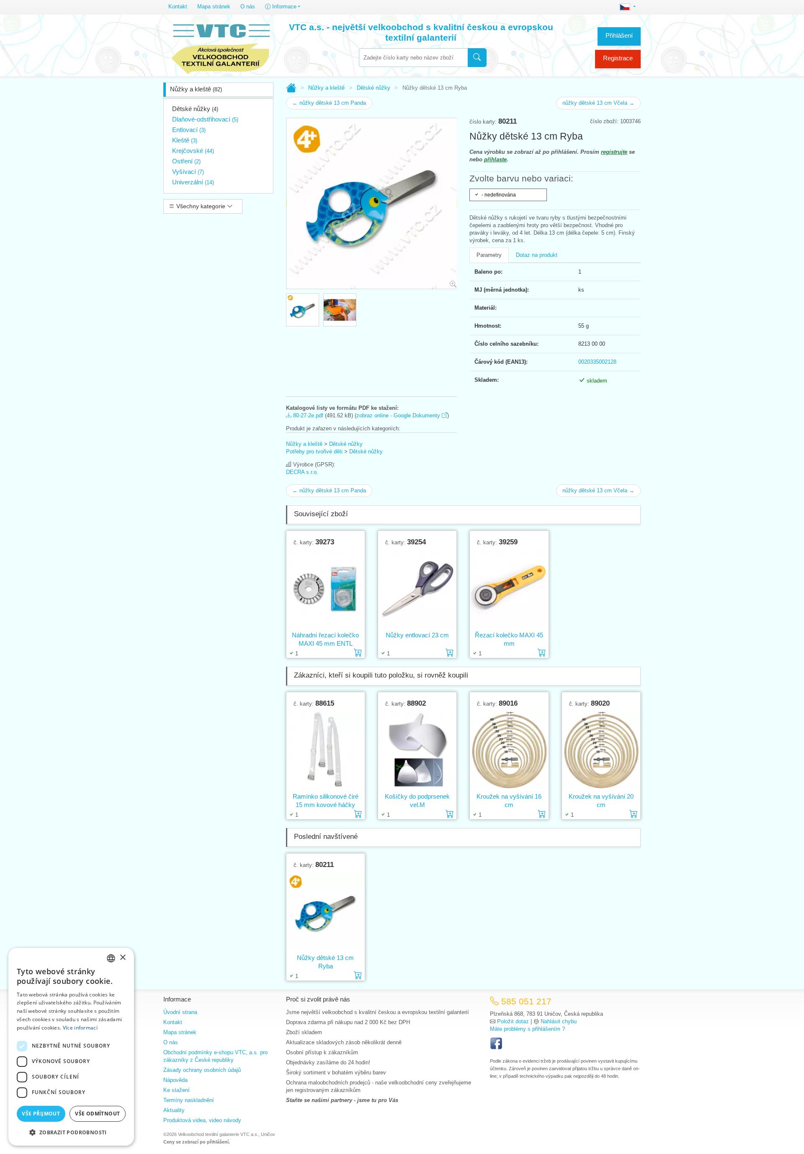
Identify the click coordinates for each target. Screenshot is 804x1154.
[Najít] (477, 57)
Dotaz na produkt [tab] (536, 255)
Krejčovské (193, 150)
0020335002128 (597, 362)
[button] (71, 1132)
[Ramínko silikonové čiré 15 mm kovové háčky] (325, 749)
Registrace (618, 58)
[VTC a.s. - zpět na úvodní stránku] (220, 47)
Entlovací (189, 129)
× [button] (122, 958)
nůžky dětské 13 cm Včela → (598, 103)
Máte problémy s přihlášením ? (527, 1029)
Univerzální (193, 182)
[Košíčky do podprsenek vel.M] (417, 749)
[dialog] (71, 1047)
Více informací (80, 1027)
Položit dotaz (513, 1021)
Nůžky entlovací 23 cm (417, 635)
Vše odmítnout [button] (97, 1113)
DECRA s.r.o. (302, 472)
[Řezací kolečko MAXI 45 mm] (509, 588)
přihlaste (495, 159)
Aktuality (174, 1110)
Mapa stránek (213, 6)
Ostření (186, 161)
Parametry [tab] (489, 255)
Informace (283, 6)
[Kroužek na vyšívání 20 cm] (601, 749)
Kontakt (177, 6)
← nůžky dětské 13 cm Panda (329, 103)
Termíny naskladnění (188, 1100)
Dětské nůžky (195, 108)
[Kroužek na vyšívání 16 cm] (509, 749)
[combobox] (413, 57)
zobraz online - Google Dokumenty (399, 415)
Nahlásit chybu (559, 1021)
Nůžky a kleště (196, 89)
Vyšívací (188, 171)
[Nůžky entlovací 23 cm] (417, 588)
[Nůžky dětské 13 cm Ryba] (325, 911)
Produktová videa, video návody (202, 1120)
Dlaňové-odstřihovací (205, 119)
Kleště (184, 140)
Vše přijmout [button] (41, 1113)
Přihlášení (619, 35)
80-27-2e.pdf (307, 415)
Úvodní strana (180, 1012)
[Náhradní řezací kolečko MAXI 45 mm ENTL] (325, 588)
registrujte (614, 152)
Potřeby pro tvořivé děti (314, 451)
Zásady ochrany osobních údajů (202, 1070)
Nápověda (175, 1080)
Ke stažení (176, 1090)
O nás (247, 6)
